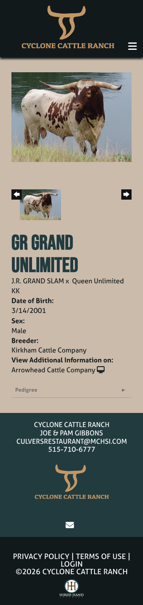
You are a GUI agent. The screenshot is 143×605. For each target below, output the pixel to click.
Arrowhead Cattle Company (53, 370)
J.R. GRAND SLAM (37, 281)
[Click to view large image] (71, 116)
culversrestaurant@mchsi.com (71, 441)
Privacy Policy (41, 556)
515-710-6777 (71, 449)
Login (72, 564)
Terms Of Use (101, 556)
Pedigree (26, 389)
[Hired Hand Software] (71, 591)
